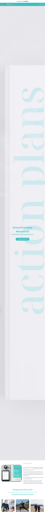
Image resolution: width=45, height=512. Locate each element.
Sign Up (43, 4)
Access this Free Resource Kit (22, 239)
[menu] (41, 4)
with (20, 1)
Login (40, 4)
